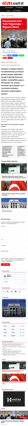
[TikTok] (19, 291)
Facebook (15, 55)
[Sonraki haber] (23, 301)
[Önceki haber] (20, 301)
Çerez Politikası (17, 10)
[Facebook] (3, 291)
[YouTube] (15, 291)
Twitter (9, 55)
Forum (8, 10)
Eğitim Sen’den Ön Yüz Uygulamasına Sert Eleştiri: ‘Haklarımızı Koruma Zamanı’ (14, 354)
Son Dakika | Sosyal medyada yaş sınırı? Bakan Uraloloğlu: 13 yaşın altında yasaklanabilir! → (21, 151)
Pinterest (10, 58)
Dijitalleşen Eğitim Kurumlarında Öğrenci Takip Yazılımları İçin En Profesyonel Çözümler (13, 344)
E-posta (3, 245)
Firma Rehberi (19, 7)
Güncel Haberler (9, 7)
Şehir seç (5, 278)
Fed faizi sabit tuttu (7, 349)
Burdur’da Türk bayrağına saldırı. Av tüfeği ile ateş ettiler (14, 347)
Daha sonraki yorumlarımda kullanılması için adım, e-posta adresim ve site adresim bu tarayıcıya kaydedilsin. (13, 260)
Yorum (3, 226)
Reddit (4, 58)
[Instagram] (11, 291)
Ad (2, 239)
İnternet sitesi (4, 251)
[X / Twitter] (7, 291)
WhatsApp (21, 55)
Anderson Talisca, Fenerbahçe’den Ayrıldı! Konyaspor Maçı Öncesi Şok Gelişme (12, 351)
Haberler (3, 15)
